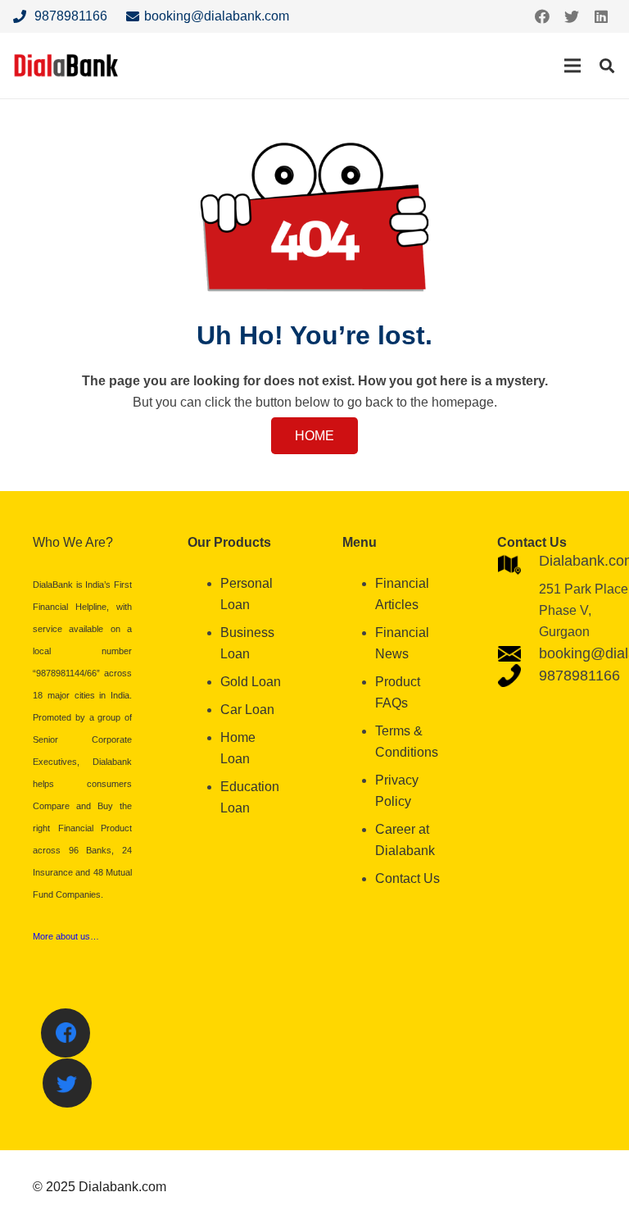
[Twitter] (571, 16)
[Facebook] (542, 16)
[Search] (607, 66)
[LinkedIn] (601, 16)
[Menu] (572, 65)
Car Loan (247, 710)
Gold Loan (250, 682)
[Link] (66, 65)
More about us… (66, 936)
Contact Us (407, 878)
